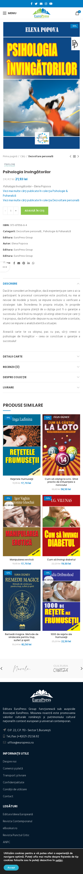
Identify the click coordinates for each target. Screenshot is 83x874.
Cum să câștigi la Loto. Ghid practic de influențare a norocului (61, 482)
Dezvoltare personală (40, 156)
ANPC (6, 842)
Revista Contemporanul (17, 821)
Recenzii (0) (11, 367)
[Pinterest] (23, 263)
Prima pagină (10, 156)
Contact (8, 796)
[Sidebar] (5, 267)
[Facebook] (32, 3)
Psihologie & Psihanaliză (57, 231)
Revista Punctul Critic (16, 835)
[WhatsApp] (33, 263)
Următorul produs (78, 156)
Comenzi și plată (13, 768)
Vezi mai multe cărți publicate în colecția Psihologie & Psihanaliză (35, 193)
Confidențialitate (13, 782)
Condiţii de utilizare (15, 789)
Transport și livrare (14, 775)
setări (59, 860)
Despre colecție (14, 377)
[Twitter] (36, 3)
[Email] (41, 3)
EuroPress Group (23, 237)
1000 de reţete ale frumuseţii (61, 636)
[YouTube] (51, 3)
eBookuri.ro (10, 828)
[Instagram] (46, 3)
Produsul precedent (70, 156)
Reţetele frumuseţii (21, 479)
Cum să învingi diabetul (61, 559)
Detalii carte (12, 356)
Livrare (8, 387)
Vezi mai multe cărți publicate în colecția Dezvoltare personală (41, 200)
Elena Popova (20, 243)
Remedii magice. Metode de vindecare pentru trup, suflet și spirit (21, 637)
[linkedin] (28, 263)
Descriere (10, 284)
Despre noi (9, 761)
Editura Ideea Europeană (18, 814)
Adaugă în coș (34, 211)
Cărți (22, 156)
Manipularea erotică (22, 559)
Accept (11, 867)
